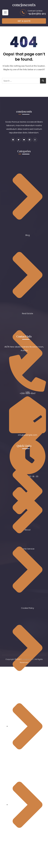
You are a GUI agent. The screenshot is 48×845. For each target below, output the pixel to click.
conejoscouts (28, 659)
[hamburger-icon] (5, 12)
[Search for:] (24, 81)
